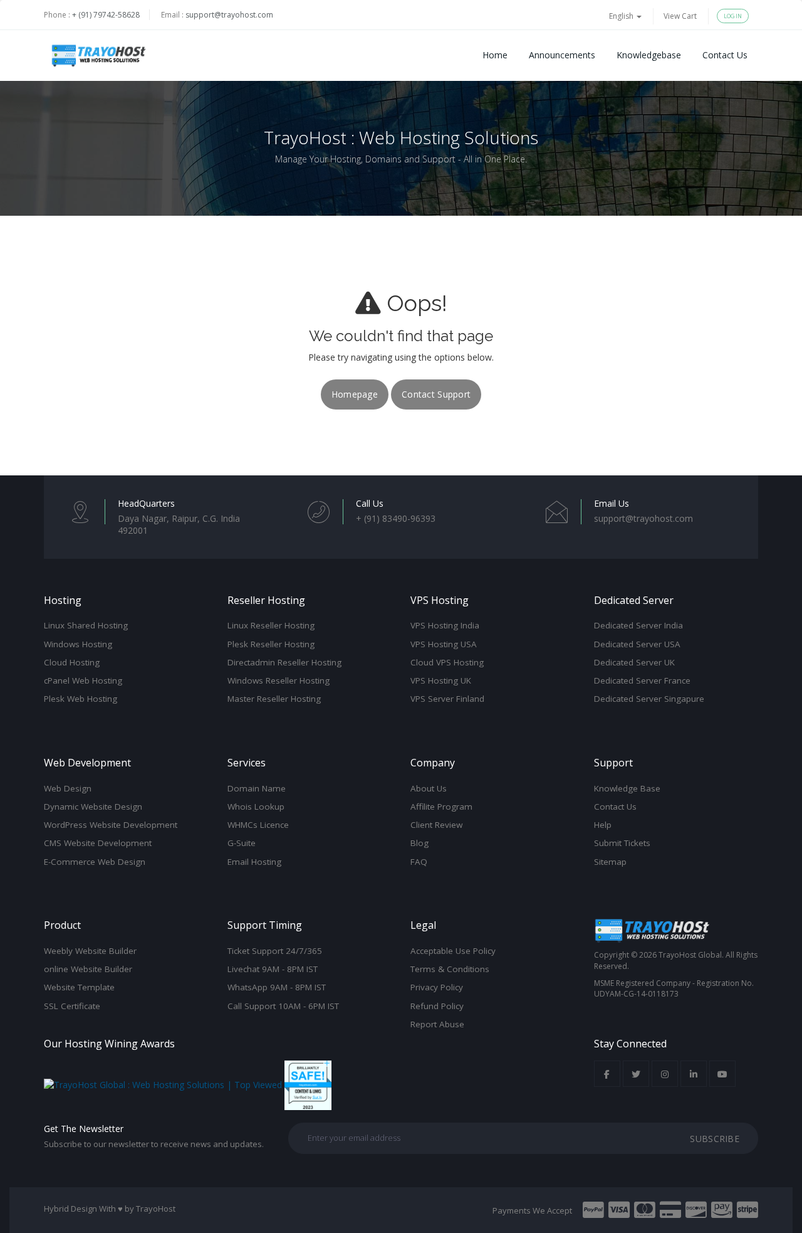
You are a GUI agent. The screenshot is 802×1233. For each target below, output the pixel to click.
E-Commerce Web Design (94, 861)
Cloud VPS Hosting (447, 662)
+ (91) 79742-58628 (106, 14)
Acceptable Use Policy (453, 950)
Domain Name (256, 788)
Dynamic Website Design (93, 806)
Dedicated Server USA (637, 644)
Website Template (79, 987)
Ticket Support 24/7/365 (274, 950)
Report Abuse (437, 1024)
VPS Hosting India (444, 625)
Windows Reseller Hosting (278, 680)
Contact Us (724, 55)
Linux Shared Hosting (86, 625)
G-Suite (241, 843)
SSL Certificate (72, 1006)
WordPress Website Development (110, 824)
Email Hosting (254, 861)
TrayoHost (155, 1208)
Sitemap (610, 861)
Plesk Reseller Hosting (271, 644)
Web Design (67, 788)
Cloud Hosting (72, 662)
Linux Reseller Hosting (271, 625)
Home (495, 55)
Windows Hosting (78, 644)
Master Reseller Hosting (274, 698)
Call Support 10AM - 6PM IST (283, 1006)
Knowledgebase (649, 55)
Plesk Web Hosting (80, 698)
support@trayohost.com (229, 14)
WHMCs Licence (258, 824)
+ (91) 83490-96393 (395, 518)
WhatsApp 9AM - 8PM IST (276, 987)
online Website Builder (88, 969)
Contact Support (436, 394)
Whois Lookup (255, 806)
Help (603, 824)
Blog (419, 843)
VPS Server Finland (447, 698)
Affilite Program (441, 806)
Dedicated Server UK (634, 662)
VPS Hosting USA (443, 644)
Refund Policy (437, 1006)
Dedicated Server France (642, 680)
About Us (428, 788)
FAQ (418, 861)
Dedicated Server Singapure (649, 698)
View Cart (680, 16)
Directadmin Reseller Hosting (284, 662)
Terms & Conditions (449, 969)
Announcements (562, 55)
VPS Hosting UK (440, 680)
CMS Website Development (98, 843)
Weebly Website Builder (90, 950)
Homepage (354, 394)
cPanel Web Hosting (83, 680)
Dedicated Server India (638, 625)
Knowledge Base (627, 788)
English (622, 16)
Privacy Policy (436, 987)
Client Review (436, 824)
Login (733, 16)
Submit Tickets (622, 843)
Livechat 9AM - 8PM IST (272, 969)
